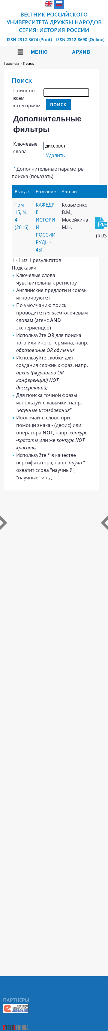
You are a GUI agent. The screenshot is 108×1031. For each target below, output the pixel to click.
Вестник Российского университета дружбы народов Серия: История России (54, 22)
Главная (11, 63)
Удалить (55, 155)
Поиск (28, 63)
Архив (81, 52)
